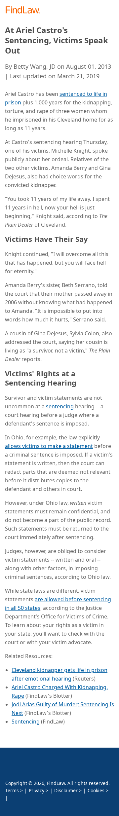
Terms (12, 790)
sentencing (60, 406)
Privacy (36, 790)
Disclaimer (66, 790)
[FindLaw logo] (25, 10)
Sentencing (26, 721)
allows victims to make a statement (49, 446)
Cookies (96, 790)
